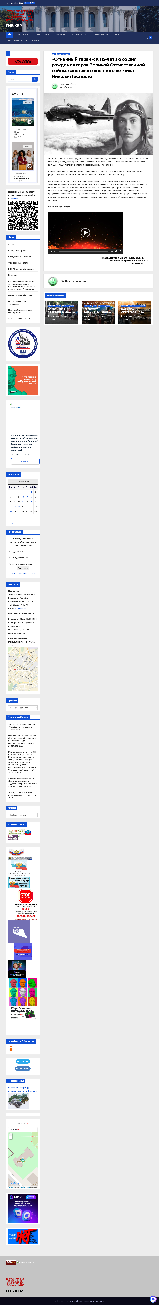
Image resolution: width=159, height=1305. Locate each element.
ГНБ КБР (14, 25)
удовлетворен (19, 551)
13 (23, 502)
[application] (85, 233)
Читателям (43, 35)
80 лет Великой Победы (19, 319)
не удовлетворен (20, 558)
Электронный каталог (18, 263)
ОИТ (53, 54)
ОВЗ (94, 306)
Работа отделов (63, 54)
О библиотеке (23, 35)
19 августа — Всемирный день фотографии (96, 311)
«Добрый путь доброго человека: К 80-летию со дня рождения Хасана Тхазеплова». (123, 261)
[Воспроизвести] (51, 251)
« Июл (11, 523)
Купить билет (79, 35)
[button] (147, 38)
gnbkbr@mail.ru (22, 608)
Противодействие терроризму (25, 41)
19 (19, 506)
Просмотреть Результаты (23, 573)
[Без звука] (116, 251)
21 (27, 506)
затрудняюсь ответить (23, 564)
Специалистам (101, 35)
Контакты (13, 275)
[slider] (83, 251)
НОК (117, 35)
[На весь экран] (119, 251)
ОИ (131, 306)
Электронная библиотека (20, 295)
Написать (25, 461)
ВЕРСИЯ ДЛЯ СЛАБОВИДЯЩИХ (23, 61)
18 (15, 506)
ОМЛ (58, 306)
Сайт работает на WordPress (66, 1301)
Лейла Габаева (69, 84)
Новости (51, 306)
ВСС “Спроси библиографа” (21, 269)
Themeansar (99, 1301)
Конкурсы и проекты (18, 250)
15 (31, 502)
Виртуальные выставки (19, 257)
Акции (11, 244)
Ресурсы (60, 35)
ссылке (14, 199)
